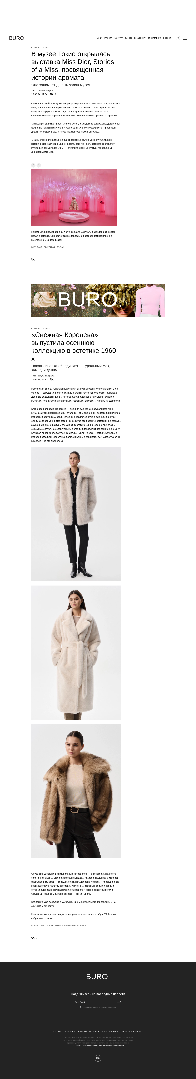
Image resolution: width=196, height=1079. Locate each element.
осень (50, 925)
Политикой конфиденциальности (111, 1046)
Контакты (58, 1031)
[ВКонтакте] (51, 94)
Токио (60, 247)
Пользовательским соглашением (84, 1046)
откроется (110, 232)
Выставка (49, 247)
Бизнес (128, 38)
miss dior (36, 247)
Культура (118, 38)
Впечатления (154, 38)
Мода (99, 38)
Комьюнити (140, 38)
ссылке (49, 918)
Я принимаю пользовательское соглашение (99, 1007)
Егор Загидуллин (46, 376)
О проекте (70, 1031)
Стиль (46, 48)
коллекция (38, 925)
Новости (167, 38)
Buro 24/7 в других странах (92, 1031)
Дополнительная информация (125, 1031)
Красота (108, 38)
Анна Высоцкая (45, 90)
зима (58, 925)
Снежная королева (74, 925)
